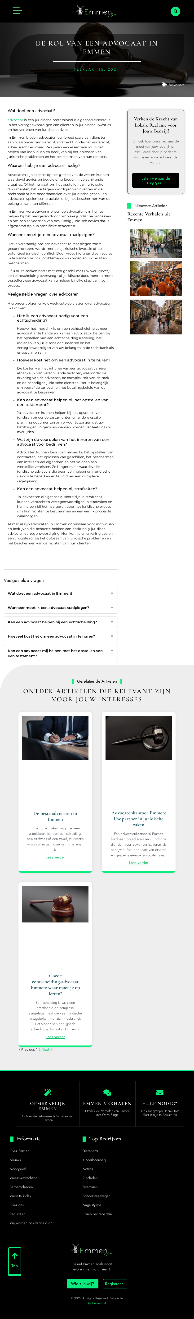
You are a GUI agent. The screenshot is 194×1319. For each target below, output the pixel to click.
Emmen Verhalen (107, 1103)
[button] (175, 11)
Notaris (88, 1169)
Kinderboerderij (94, 1160)
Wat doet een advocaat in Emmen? (61, 593)
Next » (47, 1049)
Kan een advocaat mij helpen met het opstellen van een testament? (61, 653)
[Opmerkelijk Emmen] (47, 1092)
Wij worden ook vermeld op (31, 1223)
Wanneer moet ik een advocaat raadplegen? (61, 607)
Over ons (17, 1205)
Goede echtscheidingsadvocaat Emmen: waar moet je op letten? (55, 985)
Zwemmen (90, 1187)
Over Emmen (20, 1151)
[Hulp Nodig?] (159, 1092)
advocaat (15, 120)
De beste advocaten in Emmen (55, 816)
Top (14, 1266)
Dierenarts (90, 1151)
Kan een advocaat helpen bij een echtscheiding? (61, 622)
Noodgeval (18, 1169)
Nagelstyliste (92, 1205)
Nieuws (15, 1160)
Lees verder (55, 857)
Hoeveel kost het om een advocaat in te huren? (61, 636)
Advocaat (176, 84)
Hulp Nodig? (159, 1103)
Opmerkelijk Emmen (48, 1106)
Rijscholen (90, 1178)
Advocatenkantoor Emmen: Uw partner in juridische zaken (138, 819)
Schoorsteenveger (96, 1196)
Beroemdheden (21, 1187)
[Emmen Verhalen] (107, 1092)
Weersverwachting (23, 1178)
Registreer (17, 1214)
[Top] (14, 1256)
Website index (20, 1196)
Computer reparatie (97, 1214)
